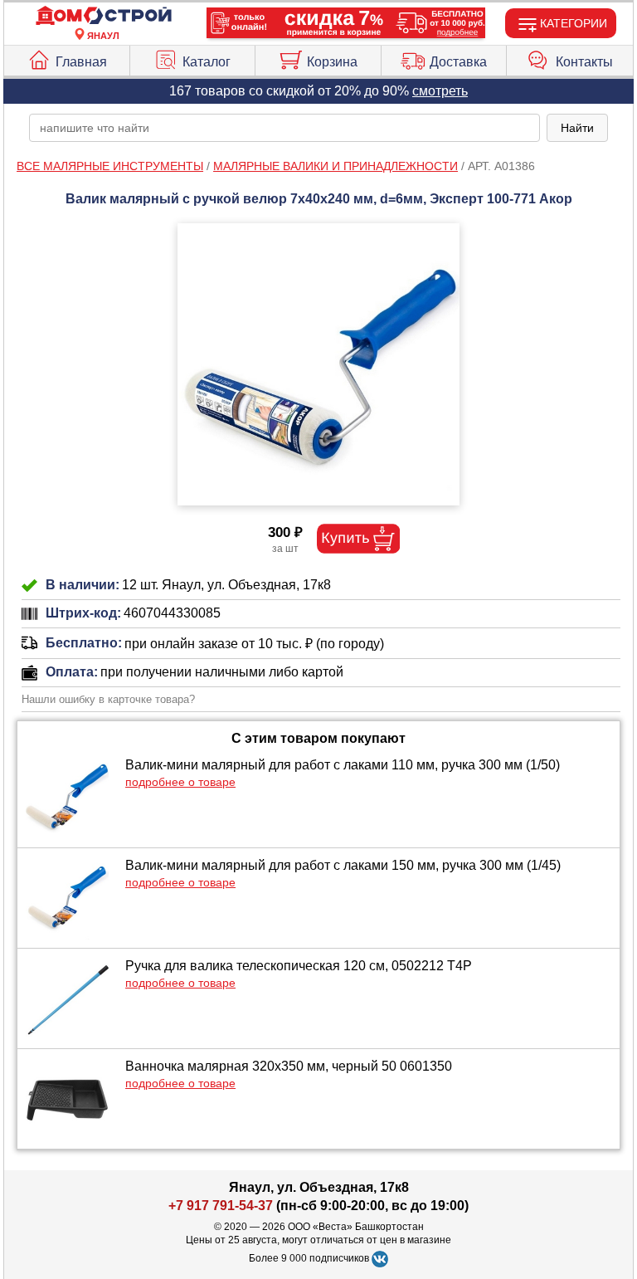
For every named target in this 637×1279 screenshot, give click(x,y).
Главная (81, 62)
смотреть (440, 91)
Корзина (332, 62)
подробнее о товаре (180, 781)
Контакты (584, 62)
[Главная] (104, 16)
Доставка (458, 62)
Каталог (206, 62)
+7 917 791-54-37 (220, 1205)
